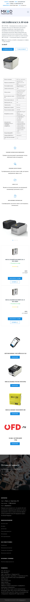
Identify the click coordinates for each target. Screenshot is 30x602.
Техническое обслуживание (6, 550)
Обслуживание (4, 533)
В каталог (15, 357)
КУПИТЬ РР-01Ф (7, 49)
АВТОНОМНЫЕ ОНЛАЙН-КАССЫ (15, 353)
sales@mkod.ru (7, 505)
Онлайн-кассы (4, 545)
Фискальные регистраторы (15, 381)
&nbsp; (5, 474)
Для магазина (3, 528)
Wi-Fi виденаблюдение (5, 536)
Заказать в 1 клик (15, 278)
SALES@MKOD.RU (21, 1)
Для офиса (3, 526)
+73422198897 (11, 1)
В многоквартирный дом (6, 531)
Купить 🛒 (15, 282)
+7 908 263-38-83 (12, 503)
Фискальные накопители (15, 410)
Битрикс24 (22, 600)
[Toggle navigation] (28, 12)
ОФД (15, 440)
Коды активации (15, 438)
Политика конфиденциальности (7, 561)
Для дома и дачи (4, 523)
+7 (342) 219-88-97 (21, 49)
